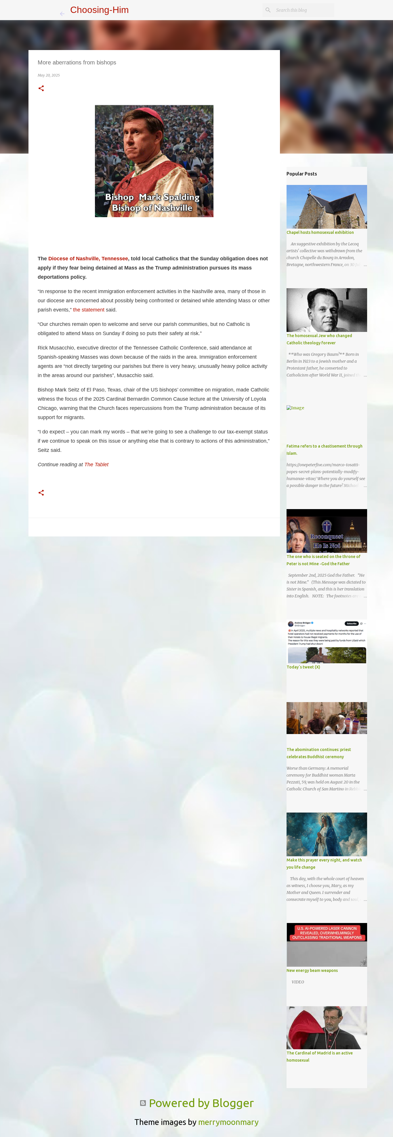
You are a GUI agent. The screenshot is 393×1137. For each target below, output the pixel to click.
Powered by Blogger (200, 1102)
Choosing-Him (99, 10)
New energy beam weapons (312, 970)
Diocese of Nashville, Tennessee (88, 258)
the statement (88, 310)
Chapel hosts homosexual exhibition (320, 232)
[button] (41, 89)
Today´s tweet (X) (303, 667)
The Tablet (96, 464)
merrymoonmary (228, 1121)
